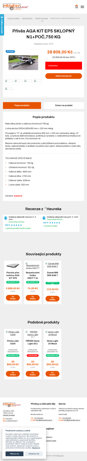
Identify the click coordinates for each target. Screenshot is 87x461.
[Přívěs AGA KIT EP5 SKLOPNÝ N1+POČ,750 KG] (23, 62)
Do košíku (13, 298)
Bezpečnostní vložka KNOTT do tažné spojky (33, 277)
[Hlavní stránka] (15, 7)
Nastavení (36, 448)
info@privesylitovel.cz (44, 420)
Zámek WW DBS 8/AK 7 (52, 274)
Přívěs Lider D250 (13, 342)
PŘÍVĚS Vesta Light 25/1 (33, 342)
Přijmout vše (14, 454)
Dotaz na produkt (63, 105)
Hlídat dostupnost (64, 76)
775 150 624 (38, 418)
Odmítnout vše (34, 454)
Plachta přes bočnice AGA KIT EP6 (12, 275)
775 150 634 (66, 418)
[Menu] (82, 7)
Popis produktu (21, 105)
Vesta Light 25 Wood (52, 342)
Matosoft (60, 456)
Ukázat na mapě (9, 415)
